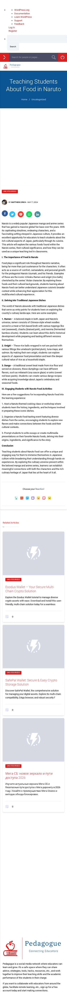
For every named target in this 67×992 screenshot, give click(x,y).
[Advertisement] (33, 143)
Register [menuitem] (13, 31)
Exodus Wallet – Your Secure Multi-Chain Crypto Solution (29, 589)
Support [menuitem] (18, 20)
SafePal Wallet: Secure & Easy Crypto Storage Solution (31, 682)
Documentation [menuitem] (22, 13)
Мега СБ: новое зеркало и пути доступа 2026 (29, 775)
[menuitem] (37, 43)
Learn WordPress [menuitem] (23, 17)
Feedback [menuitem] (19, 24)
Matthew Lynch (18, 202)
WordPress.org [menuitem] (21, 10)
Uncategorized (9, 191)
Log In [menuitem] (12, 27)
